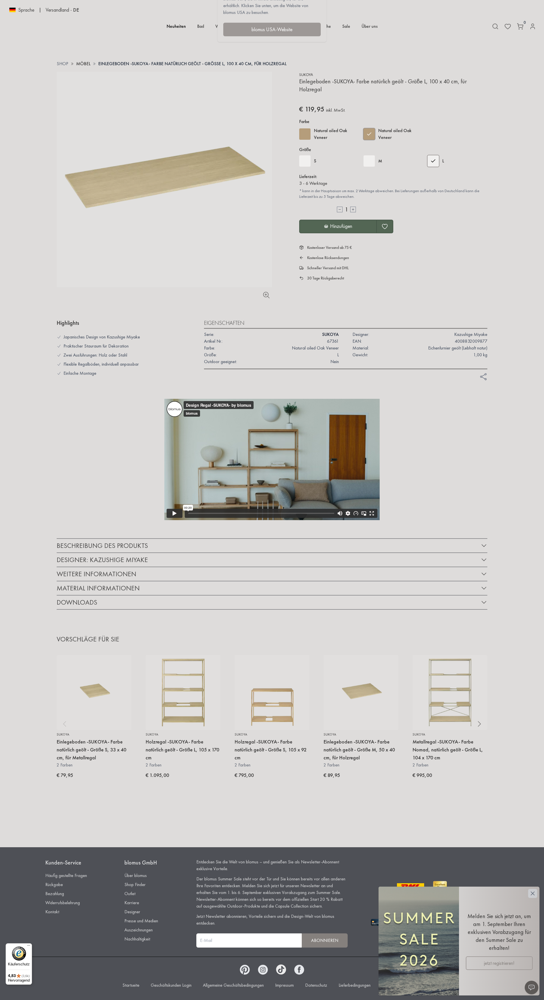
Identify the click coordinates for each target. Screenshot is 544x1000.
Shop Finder (135, 884)
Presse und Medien (141, 921)
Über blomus (135, 875)
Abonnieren (324, 940)
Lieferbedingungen (355, 985)
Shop (62, 64)
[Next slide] (479, 724)
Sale (346, 26)
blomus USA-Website (272, 29)
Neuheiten (176, 26)
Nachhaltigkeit (137, 939)
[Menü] (28, 946)
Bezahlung (54, 894)
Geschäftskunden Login (171, 985)
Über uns (370, 26)
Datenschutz (316, 985)
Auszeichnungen (138, 930)
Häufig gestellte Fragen (66, 875)
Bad (200, 26)
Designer (132, 912)
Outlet (129, 894)
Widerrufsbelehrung (62, 903)
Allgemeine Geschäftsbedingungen (233, 985)
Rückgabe (54, 884)
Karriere (131, 903)
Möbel (83, 64)
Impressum (284, 985)
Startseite (130, 985)
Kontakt (52, 912)
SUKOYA (306, 74)
